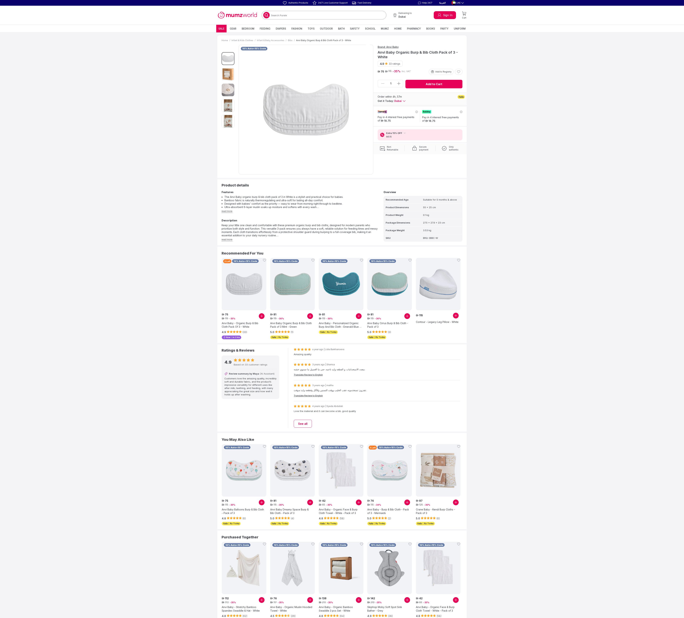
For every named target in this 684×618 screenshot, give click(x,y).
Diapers (281, 28)
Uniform (460, 28)
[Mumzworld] (237, 15)
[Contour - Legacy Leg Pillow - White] (438, 284)
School (370, 28)
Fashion (296, 28)
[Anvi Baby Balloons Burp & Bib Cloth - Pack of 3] (244, 470)
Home (398, 28)
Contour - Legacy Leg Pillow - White (437, 321)
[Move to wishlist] (458, 72)
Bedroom (248, 28)
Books (430, 28)
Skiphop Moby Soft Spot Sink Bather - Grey (384, 609)
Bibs (290, 40)
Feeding (265, 28)
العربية (442, 3)
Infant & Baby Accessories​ (270, 40)
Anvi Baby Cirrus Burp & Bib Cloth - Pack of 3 (387, 325)
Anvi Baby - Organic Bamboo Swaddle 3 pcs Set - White (336, 609)
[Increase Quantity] (399, 83)
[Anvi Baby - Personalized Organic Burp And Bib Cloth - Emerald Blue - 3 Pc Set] (341, 284)
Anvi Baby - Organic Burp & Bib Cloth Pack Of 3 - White (240, 325)
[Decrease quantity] (383, 83)
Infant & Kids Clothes (242, 40)
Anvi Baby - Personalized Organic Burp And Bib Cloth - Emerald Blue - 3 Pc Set (340, 325)
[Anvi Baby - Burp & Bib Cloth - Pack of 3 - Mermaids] (389, 470)
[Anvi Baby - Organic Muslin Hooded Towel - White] (292, 568)
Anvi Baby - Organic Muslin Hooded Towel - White (291, 609)
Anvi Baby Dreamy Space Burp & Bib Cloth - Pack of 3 (289, 511)
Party (444, 28)
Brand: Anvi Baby (388, 46)
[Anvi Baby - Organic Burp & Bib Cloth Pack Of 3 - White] (244, 284)
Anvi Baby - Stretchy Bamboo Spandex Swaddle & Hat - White (241, 609)
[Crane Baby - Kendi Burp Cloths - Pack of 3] (438, 470)
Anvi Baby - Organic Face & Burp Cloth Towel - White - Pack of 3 (338, 511)
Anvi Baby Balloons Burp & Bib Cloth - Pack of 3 (243, 511)
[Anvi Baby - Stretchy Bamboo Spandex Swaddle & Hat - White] (244, 568)
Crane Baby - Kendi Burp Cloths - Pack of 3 (435, 511)
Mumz (385, 28)
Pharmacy (414, 28)
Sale (221, 28)
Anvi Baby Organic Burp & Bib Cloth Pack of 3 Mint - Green (291, 325)
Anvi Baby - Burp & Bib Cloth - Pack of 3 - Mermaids (388, 511)
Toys (311, 28)
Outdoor (326, 28)
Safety (355, 28)
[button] (424, 3)
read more (227, 211)
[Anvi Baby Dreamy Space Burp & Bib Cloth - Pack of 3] (292, 470)
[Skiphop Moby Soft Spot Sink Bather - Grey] (389, 568)
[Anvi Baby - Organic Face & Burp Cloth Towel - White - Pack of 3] (341, 470)
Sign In (447, 15)
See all (302, 423)
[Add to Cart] (262, 316)
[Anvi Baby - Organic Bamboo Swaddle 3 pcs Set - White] (341, 568)
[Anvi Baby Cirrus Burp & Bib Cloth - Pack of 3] (389, 284)
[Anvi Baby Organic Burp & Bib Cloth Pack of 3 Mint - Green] (292, 284)
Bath (341, 28)
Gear (233, 28)
